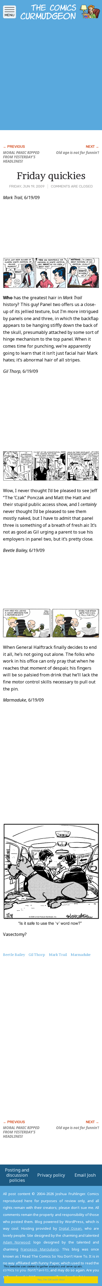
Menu (9, 15)
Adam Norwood (16, 1242)
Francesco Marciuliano (39, 1249)
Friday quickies (51, 176)
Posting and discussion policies (17, 1175)
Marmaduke (81, 954)
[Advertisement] (51, 76)
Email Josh (85, 1175)
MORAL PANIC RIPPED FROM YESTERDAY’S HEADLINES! (21, 157)
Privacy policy (51, 1175)
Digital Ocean (70, 1228)
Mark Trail (58, 954)
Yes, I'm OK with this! (51, 1279)
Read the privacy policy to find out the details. (49, 1268)
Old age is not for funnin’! (77, 152)
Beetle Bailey (14, 954)
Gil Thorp (37, 954)
